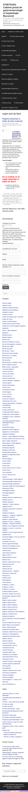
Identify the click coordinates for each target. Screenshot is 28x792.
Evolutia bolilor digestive (9, 452)
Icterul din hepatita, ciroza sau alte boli (13, 537)
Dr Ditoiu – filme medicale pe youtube (13, 702)
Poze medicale (6, 582)
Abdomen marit (6, 305)
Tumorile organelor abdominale (11, 663)
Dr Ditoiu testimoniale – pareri (9, 98)
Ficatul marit (6, 465)
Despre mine (6, 730)
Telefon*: (4, 254)
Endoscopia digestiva (8, 447)
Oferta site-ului (6, 566)
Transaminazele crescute (9, 645)
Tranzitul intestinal (7, 650)
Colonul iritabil (6, 407)
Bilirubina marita (7, 335)
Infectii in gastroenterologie (10, 543)
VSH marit (5, 682)
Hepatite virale (6, 534)
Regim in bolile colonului (9, 600)
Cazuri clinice (6, 387)
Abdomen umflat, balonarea (10, 307)
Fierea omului (19, 193)
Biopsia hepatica (7, 337)
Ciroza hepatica (6, 396)
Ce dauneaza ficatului (8, 389)
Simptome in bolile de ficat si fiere (12, 632)
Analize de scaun (7, 319)
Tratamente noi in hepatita (9, 654)
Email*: (4, 259)
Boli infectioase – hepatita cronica (12, 362)
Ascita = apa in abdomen (9, 330)
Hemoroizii (5, 495)
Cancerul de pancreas (8, 378)
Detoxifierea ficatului (8, 427)
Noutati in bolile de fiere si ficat (11, 562)
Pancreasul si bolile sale (9, 573)
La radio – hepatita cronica (8, 46)
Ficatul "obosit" (6, 461)
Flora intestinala (7, 472)
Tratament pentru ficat (8, 652)
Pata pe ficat (6, 575)
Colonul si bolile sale (8, 410)
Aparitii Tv (4, 36)
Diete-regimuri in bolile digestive (11, 443)
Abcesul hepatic (7, 303)
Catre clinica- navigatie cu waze (10, 107)
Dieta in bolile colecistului (9, 441)
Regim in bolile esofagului (9, 605)
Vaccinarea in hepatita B (9, 673)
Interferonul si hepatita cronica (11, 546)
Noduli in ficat (6, 559)
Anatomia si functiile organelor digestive (14, 326)
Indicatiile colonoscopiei (9, 715)
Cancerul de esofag (8, 374)
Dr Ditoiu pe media (6, 102)
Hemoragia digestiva (8, 493)
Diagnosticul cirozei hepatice (10, 432)
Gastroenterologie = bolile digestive (12, 479)
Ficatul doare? (6, 463)
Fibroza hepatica (7, 458)
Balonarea (5, 333)
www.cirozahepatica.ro (8, 684)
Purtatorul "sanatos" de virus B (11, 594)
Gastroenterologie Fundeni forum (10, 88)
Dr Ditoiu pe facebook (7, 55)
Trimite (5, 287)
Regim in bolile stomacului (10, 607)
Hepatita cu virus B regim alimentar (12, 532)
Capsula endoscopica (8, 385)
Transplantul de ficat (8, 647)
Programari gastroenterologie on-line (12, 719)
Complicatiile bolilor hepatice (10, 412)
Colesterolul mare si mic (9, 401)
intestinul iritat (6, 550)
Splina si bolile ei (7, 638)
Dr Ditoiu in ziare (14, 60)
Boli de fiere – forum (8, 351)
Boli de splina (6, 360)
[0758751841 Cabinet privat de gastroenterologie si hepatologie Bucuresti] (14, 24)
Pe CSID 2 (4, 60)
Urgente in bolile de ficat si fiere (11, 670)
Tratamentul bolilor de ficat (10, 657)
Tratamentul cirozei (7, 659)
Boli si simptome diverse (9, 364)
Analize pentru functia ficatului (11, 323)
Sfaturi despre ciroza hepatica (11, 625)
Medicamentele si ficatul (9, 557)
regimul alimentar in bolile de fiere (14, 203)
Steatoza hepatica (7, 641)
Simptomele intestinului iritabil (11, 636)
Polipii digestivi (6, 580)
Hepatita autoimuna (8, 502)
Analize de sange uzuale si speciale (12, 317)
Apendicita (5, 328)
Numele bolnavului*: (8, 243)
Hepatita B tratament (8, 513)
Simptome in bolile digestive (10, 634)
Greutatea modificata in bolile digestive (13, 486)
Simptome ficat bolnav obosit (10, 629)
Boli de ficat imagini (8, 346)
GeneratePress (17, 788)
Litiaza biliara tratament (9, 553)
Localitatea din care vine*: (9, 249)
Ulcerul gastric (6, 666)
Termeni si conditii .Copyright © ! (13, 737)
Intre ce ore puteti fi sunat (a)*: (11, 276)
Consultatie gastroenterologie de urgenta (12, 93)
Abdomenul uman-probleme (10, 310)
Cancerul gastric (7, 383)
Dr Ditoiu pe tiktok (18, 102)
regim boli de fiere (11, 199)
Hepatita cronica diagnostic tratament (13, 526)
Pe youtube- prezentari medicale (11, 717)
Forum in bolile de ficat (9, 474)
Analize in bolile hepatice (9, 321)
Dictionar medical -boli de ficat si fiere (13, 438)
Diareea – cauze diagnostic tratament (13, 436)
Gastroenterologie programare (11, 484)
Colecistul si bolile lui (8, 399)
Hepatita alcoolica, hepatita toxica (12, 497)
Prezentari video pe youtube (17, 36)
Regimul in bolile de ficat (9, 609)
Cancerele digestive (8, 369)
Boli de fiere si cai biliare (8, 83)
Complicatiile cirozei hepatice (10, 414)
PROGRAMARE (6, 791)
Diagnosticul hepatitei (8, 434)
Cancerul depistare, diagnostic (11, 380)
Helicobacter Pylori (7, 488)
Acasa (3, 31)
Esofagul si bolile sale (8, 450)
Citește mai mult (10, 188)
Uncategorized (6, 668)
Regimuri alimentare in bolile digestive (13, 611)
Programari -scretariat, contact (15, 31)
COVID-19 (5, 425)
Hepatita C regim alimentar (10, 519)
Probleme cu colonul (8, 584)
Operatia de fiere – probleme (10, 571)
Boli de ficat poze (7, 348)
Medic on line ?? (7, 555)
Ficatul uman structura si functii (11, 468)
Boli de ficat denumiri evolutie (10, 342)
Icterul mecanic (6, 539)
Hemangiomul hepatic (8, 490)
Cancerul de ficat (7, 376)
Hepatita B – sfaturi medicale (10, 504)
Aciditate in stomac (7, 312)
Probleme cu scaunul (8, 589)
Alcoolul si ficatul (7, 314)
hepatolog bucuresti (8, 198)
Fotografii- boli (5, 64)
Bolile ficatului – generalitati (10, 367)
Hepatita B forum (7, 506)
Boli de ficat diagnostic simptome (10, 79)
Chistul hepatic (6, 392)
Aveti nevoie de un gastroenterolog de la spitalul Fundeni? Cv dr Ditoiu (14, 72)
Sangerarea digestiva (8, 616)
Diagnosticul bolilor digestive (10, 429)
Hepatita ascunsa (7, 500)
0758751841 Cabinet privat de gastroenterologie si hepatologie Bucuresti (13, 10)
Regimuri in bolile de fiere (16, 196)
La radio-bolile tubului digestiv (9, 50)
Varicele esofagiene (8, 675)
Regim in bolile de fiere (7, 195)
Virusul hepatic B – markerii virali (12, 679)
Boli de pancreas (7, 358)
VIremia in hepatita (7, 677)
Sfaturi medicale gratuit (9, 627)
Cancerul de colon (7, 371)
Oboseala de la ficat (8, 564)
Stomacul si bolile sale (8, 643)
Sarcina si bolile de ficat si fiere (11, 622)
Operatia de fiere (7, 568)
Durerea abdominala (8, 445)
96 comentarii (7, 204)
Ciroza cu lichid (6, 394)
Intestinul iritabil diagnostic (10, 548)
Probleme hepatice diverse (10, 591)
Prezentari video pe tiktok (8, 41)
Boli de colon (6, 339)
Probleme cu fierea (7, 587)
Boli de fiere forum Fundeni (10, 353)
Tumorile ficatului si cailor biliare (11, 661)
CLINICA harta (16, 791)
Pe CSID (18, 55)
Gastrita (4, 477)
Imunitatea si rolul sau (8, 541)
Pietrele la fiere (6, 578)
